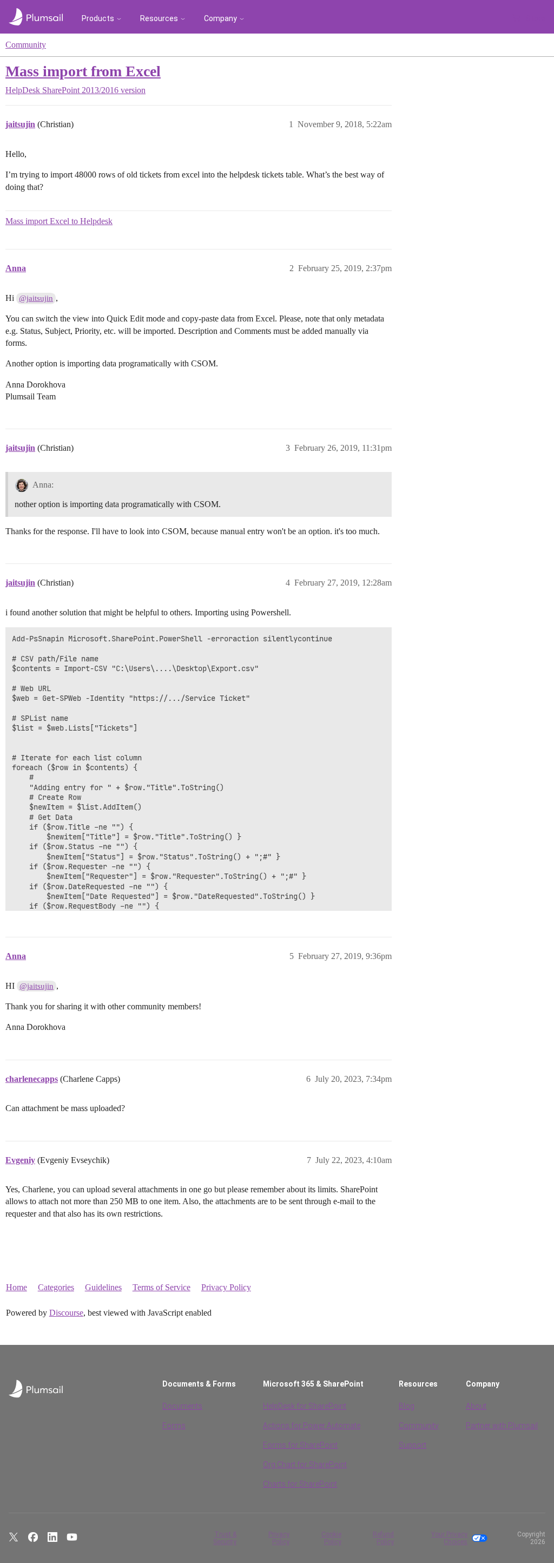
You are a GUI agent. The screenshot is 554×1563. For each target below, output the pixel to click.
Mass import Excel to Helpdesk (59, 221)
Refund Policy (383, 1538)
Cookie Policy (331, 1538)
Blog (406, 1406)
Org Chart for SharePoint (305, 1464)
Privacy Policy (226, 1287)
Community (25, 44)
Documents (182, 1406)
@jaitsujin (36, 298)
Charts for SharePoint (300, 1484)
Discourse (66, 1312)
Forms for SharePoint (300, 1445)
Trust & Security (224, 1538)
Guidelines (103, 1287)
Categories (56, 1287)
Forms (174, 1425)
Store (535, 18)
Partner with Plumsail (502, 1425)
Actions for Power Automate (311, 1425)
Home (16, 1287)
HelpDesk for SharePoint (304, 1406)
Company (220, 18)
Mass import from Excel (83, 71)
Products (98, 18)
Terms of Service (161, 1287)
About (476, 1406)
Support (412, 1445)
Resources (159, 18)
